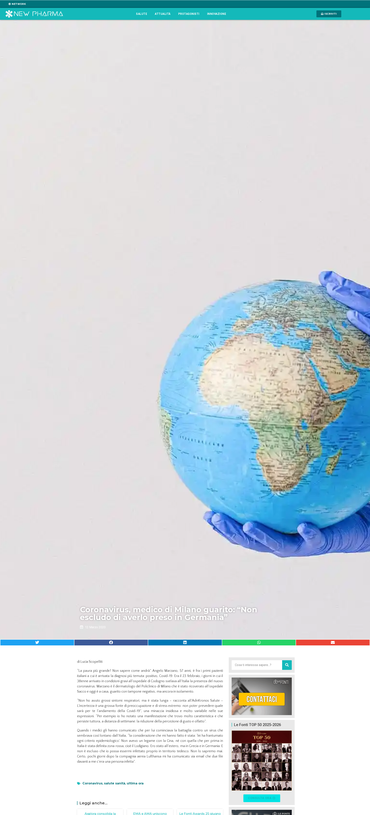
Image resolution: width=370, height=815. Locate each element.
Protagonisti (188, 13)
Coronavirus (92, 783)
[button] (37, 642)
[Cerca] (287, 665)
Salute (141, 13)
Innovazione (216, 13)
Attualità (163, 13)
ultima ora (135, 783)
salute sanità (114, 783)
